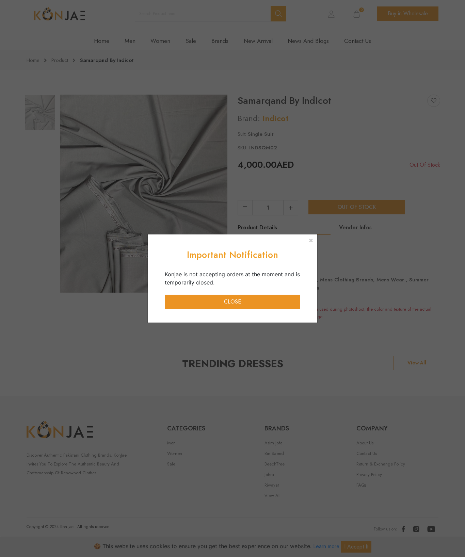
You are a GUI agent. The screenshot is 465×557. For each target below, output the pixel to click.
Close (232, 302)
